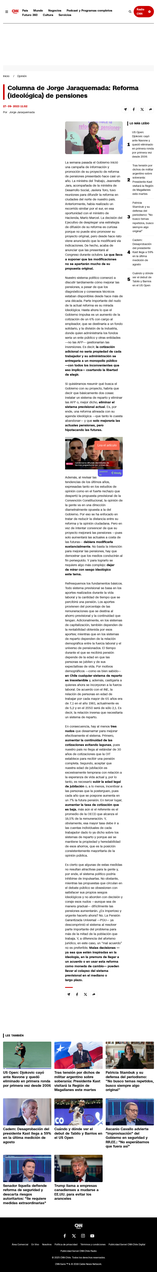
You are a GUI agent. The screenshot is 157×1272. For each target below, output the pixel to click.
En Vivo (35, 1244)
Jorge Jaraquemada (22, 112)
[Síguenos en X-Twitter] (74, 1236)
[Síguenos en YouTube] (92, 1236)
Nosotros (47, 1244)
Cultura (48, 15)
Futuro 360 (30, 15)
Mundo (38, 10)
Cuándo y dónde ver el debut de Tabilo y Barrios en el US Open (142, 279)
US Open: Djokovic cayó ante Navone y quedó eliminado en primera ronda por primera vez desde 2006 (143, 144)
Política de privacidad (66, 1244)
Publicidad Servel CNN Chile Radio (79, 1251)
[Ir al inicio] (15, 11)
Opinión (22, 76)
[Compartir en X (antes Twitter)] (142, 109)
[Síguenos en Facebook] (65, 1236)
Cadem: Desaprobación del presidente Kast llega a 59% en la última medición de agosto (142, 252)
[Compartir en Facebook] (133, 109)
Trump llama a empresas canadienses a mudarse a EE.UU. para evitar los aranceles (76, 1192)
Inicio (6, 76)
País (25, 10)
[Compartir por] (150, 109)
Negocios (54, 10)
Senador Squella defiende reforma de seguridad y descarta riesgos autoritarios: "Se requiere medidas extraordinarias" (25, 1194)
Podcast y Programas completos (89, 10)
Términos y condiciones (92, 1244)
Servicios (65, 15)
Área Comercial (20, 1244)
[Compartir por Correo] (125, 109)
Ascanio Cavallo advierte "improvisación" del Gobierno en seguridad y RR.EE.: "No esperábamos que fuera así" (127, 1138)
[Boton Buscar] (130, 11)
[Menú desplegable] (6, 11)
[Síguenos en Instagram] (83, 1236)
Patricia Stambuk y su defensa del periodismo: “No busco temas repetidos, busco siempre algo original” (143, 217)
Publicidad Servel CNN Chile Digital (127, 1244)
